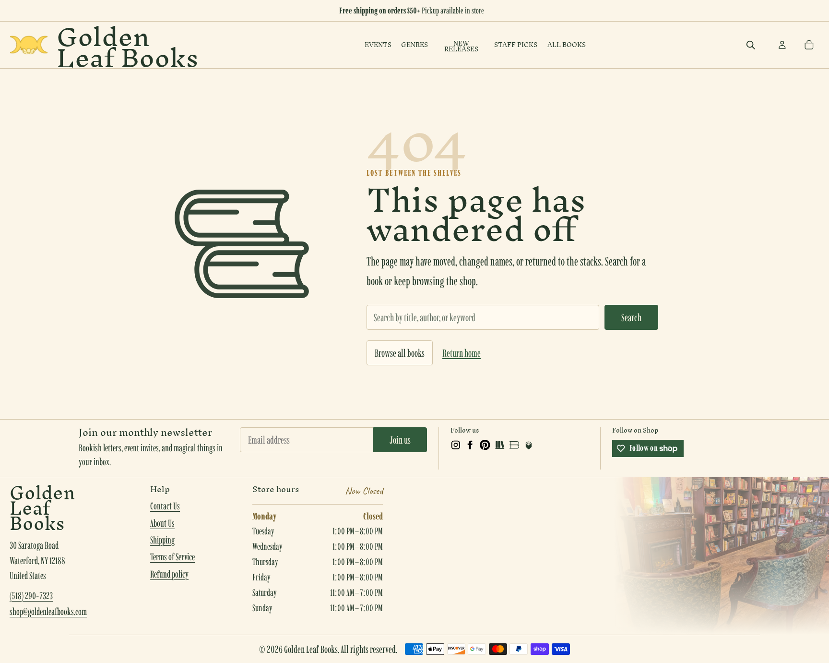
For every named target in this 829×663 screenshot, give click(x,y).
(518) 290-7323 (31, 596)
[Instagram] (455, 445)
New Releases (461, 46)
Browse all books (400, 353)
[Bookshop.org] (514, 445)
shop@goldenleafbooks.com (48, 611)
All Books (566, 44)
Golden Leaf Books (128, 45)
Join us (400, 440)
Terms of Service (172, 557)
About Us (162, 523)
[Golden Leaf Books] (29, 45)
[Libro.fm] (528, 445)
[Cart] (808, 45)
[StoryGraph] (499, 445)
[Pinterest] (485, 445)
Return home (461, 353)
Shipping (162, 540)
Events (378, 44)
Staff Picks (515, 44)
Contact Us (165, 506)
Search (631, 317)
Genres (414, 44)
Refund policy (169, 574)
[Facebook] (470, 445)
